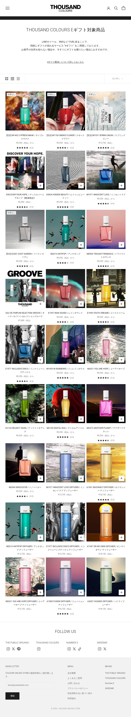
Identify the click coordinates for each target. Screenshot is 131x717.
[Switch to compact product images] (18, 78)
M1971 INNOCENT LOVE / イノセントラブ (105, 194)
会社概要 (72, 673)
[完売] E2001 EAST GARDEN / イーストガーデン (25, 255)
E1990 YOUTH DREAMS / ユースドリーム (106, 313)
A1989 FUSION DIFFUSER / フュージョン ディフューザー (65, 603)
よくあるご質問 (75, 678)
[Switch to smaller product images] (12, 78)
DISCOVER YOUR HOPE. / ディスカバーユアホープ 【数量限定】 (25, 196)
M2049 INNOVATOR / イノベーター (25, 487)
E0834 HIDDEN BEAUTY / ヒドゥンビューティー (65, 196)
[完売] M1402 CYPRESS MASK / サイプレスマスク (25, 137)
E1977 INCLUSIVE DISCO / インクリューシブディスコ (25, 370)
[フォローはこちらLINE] (19, 649)
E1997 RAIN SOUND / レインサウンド (65, 313)
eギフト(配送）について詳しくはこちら (65, 62)
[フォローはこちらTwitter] (13, 649)
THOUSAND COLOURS (115, 678)
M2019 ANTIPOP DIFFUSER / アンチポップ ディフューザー (25, 548)
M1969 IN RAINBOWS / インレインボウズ (65, 369)
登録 (12, 696)
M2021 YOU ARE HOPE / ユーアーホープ (106, 369)
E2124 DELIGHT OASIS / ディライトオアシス (25, 430)
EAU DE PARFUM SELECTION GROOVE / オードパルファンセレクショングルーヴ (25, 315)
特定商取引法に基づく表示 (80, 693)
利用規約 (72, 698)
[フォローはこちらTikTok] (80, 649)
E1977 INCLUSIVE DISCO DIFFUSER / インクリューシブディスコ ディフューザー (65, 548)
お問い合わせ (74, 683)
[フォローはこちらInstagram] (8, 649)
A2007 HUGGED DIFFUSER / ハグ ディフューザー (106, 603)
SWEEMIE (109, 688)
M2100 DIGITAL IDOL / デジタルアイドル (65, 428)
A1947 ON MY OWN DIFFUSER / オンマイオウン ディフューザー (106, 548)
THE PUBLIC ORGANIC (115, 673)
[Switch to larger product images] (6, 78)
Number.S (109, 683)
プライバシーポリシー (78, 688)
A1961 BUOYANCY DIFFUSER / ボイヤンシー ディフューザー (105, 489)
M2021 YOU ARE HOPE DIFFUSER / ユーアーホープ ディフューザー (25, 603)
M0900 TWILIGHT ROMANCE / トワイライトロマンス (106, 255)
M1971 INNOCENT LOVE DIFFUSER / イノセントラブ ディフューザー (65, 489)
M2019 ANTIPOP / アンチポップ (65, 254)
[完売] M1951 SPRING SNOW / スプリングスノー (106, 137)
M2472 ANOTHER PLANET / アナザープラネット (106, 430)
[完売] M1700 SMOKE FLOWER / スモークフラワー (65, 137)
